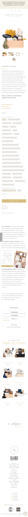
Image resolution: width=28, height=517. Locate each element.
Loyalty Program (14, 482)
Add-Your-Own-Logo (14, 466)
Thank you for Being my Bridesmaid (11, 162)
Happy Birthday (6, 130)
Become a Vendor (14, 476)
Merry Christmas (17, 173)
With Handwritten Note (9, 190)
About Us (14, 463)
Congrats (13, 126)
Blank (19, 190)
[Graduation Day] (20, 393)
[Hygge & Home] (8, 372)
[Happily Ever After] (20, 372)
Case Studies (14, 470)
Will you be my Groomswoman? (10, 155)
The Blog (14, 479)
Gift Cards (14, 484)
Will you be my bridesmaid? (9, 137)
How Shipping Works (7, 104)
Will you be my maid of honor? (10, 144)
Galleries (14, 472)
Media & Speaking (14, 473)
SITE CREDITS (18, 515)
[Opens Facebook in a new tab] (13, 207)
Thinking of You (7, 123)
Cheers (15, 130)
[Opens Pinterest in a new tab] (14, 498)
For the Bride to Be (8, 141)
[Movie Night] (20, 352)
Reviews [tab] (5, 318)
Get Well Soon (17, 123)
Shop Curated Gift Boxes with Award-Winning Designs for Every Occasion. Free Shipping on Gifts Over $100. (14, 3)
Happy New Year (17, 177)
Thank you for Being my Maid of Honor (12, 166)
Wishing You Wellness (14, 119)
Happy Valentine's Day (8, 184)
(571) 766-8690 (20, 505)
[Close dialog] (26, 249)
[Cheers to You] (8, 393)
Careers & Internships (14, 478)
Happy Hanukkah (7, 177)
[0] (19, 10)
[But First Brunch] (8, 352)
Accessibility (14, 487)
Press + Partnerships (14, 481)
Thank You (5, 126)
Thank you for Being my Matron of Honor (13, 170)
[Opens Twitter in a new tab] (13, 209)
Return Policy (5, 106)
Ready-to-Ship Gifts (14, 464)
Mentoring (14, 475)
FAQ (14, 469)
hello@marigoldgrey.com (11, 505)
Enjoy (4, 119)
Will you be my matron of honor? (11, 148)
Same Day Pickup (6, 108)
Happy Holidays (6, 173)
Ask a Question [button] (14, 315)
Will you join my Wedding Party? (11, 159)
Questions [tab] (13, 318)
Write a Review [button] (14, 312)
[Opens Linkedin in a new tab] (14, 500)
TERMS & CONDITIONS (11, 515)
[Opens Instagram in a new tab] (14, 494)
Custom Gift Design (14, 467)
